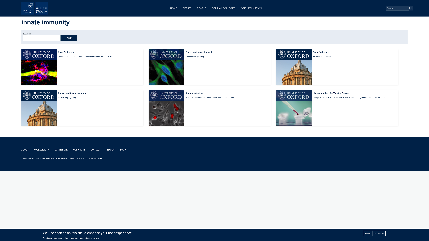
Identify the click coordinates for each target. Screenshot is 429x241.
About (24, 150)
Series (187, 8)
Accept (368, 233)
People (201, 8)
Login (123, 150)
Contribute (61, 150)
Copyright (79, 150)
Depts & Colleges (223, 8)
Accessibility (41, 150)
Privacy (110, 150)
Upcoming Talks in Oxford (65, 158)
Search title (27, 34)
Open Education (251, 8)
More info (96, 238)
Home (173, 8)
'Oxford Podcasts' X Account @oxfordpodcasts (37, 158)
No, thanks (379, 233)
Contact (95, 150)
